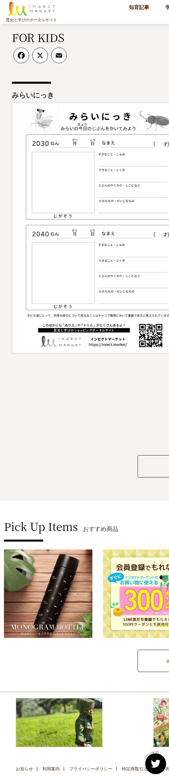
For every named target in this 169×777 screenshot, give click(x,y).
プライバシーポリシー (90, 768)
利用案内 (51, 768)
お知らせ (24, 768)
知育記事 (139, 7)
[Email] (59, 58)
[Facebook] (21, 58)
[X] (40, 58)
